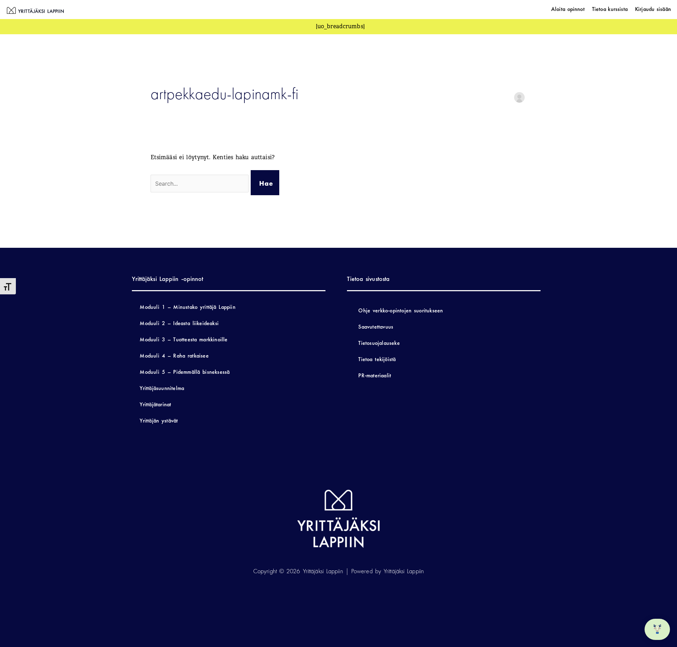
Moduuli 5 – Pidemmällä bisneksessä (185, 372)
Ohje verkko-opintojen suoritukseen (400, 310)
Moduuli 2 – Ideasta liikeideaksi (179, 323)
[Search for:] (201, 183)
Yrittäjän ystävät (159, 420)
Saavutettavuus (375, 326)
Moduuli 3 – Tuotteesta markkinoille (183, 339)
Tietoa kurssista (610, 9)
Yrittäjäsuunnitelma (162, 388)
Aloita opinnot (568, 9)
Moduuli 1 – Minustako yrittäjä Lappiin (187, 307)
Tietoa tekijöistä (377, 359)
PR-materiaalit (374, 375)
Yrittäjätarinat (155, 404)
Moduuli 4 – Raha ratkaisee (174, 355)
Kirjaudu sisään (653, 9)
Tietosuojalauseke (379, 343)
